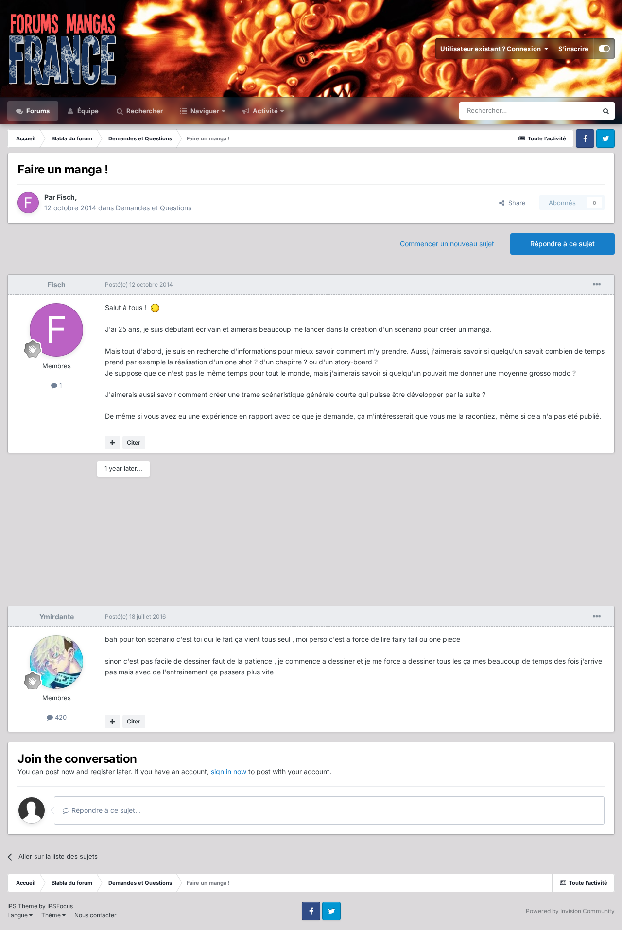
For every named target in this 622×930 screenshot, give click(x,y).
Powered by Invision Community (570, 910)
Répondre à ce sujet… (105, 810)
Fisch (66, 197)
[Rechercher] (606, 111)
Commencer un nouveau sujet (447, 244)
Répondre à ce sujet (562, 244)
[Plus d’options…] (596, 285)
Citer (133, 442)
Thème (51, 915)
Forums (37, 111)
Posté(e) (139, 284)
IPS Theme (22, 906)
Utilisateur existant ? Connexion (492, 48)
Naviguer (204, 111)
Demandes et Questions (153, 208)
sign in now (228, 771)
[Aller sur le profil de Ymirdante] (56, 662)
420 (60, 717)
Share (515, 203)
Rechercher (144, 111)
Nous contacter (95, 915)
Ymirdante (56, 616)
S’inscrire (573, 48)
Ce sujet (573, 110)
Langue (18, 915)
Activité (264, 111)
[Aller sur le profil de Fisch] (28, 202)
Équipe (87, 111)
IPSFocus (60, 906)
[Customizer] (604, 48)
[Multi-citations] (112, 442)
